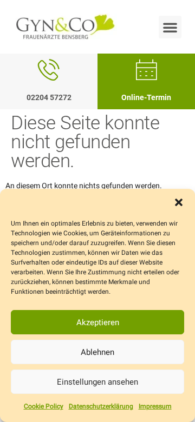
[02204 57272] (49, 70)
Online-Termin (146, 97)
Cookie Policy (43, 406)
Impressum (155, 406)
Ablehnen (97, 352)
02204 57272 (49, 97)
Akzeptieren (97, 322)
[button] (178, 202)
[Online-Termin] (146, 70)
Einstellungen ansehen (97, 382)
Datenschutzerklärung (101, 406)
